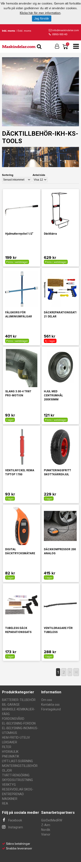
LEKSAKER (9, 742)
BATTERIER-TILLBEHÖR (19, 700)
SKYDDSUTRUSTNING (17, 780)
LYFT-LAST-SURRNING (17, 761)
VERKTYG (9, 784)
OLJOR (7, 770)
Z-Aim (45, 825)
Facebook (15, 820)
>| (76, 672)
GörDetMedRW (51, 820)
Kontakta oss (50, 704)
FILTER (6, 747)
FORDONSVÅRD (13, 718)
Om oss (46, 700)
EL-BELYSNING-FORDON (19, 723)
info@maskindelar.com (65, 30)
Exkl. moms (24, 30)
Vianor (45, 834)
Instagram (15, 827)
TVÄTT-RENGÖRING (15, 775)
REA (5, 803)
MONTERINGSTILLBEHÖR (20, 766)
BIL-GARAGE (11, 704)
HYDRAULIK (10, 751)
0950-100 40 (59, 34)
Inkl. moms (8, 30)
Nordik (45, 829)
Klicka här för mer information (40, 13)
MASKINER (9, 799)
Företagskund (51, 709)
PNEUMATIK (10, 756)
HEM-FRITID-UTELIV (16, 737)
